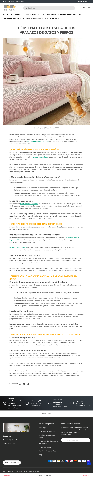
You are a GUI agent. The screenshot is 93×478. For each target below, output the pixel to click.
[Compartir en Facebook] (24, 384)
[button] (89, 8)
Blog (40, 455)
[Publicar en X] (20, 384)
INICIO (5, 15)
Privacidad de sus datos (47, 431)
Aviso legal (42, 428)
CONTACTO (54, 18)
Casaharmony (10, 471)
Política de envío (45, 447)
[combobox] (49, 8)
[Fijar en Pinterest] (28, 384)
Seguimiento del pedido (47, 451)
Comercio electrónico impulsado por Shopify (27, 471)
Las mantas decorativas (18, 248)
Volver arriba (46, 414)
